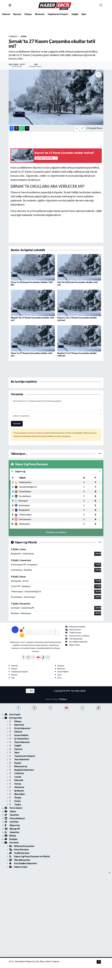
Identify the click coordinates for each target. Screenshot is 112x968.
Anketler (14, 832)
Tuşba (17, 804)
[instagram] (50, 708)
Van (13, 678)
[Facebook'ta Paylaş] (12, 128)
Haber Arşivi (74, 645)
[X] (28, 657)
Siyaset (17, 14)
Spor (84, 14)
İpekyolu (19, 791)
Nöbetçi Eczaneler (77, 627)
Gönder (17, 424)
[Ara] (100, 5)
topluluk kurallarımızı (36, 433)
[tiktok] (98, 708)
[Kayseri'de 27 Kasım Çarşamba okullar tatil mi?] (79, 303)
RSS (31, 691)
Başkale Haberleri (24, 770)
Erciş (59, 678)
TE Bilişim (63, 699)
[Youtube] (38, 657)
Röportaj (14, 825)
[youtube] (66, 708)
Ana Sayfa (14, 714)
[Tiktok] (43, 657)
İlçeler (17, 763)
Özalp (17, 797)
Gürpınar (19, 787)
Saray (17, 801)
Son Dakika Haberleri (78, 642)
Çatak (17, 777)
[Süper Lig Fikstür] (99, 542)
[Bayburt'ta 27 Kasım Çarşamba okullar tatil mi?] (79, 338)
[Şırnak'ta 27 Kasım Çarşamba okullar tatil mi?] (56, 97)
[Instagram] (33, 657)
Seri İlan (13, 822)
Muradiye (19, 794)
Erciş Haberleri (22, 728)
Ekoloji (14, 675)
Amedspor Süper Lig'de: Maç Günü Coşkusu (37, 961)
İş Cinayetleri (21, 739)
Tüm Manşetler (75, 639)
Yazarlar (14, 815)
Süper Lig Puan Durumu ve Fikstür (32, 856)
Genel (24, 37)
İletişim (13, 839)
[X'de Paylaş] (16, 128)
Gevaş (17, 784)
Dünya (28, 14)
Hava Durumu (75, 630)
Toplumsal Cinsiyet (58, 14)
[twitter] (34, 708)
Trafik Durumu (75, 633)
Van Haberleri (21, 759)
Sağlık (74, 14)
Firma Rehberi (17, 818)
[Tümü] (99, 454)
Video (12, 811)
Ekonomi (39, 14)
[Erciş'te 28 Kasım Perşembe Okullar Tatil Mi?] (33, 267)
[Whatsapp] (48, 657)
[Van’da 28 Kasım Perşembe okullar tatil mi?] (79, 267)
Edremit (18, 780)
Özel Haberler (22, 742)
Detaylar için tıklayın (56, 532)
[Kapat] (110, 873)
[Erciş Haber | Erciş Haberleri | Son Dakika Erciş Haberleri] (55, 5)
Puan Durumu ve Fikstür (79, 636)
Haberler (13, 37)
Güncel (6, 14)
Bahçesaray (20, 766)
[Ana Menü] (10, 5)
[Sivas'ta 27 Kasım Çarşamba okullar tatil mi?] (33, 338)
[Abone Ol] (94, 128)
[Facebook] (23, 657)
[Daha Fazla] (27, 128)
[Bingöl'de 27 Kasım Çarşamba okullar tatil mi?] (33, 303)
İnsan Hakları (63, 672)
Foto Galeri (15, 808)
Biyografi (14, 829)
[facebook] (18, 708)
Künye (12, 836)
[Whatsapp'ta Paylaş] (21, 128)
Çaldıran (19, 773)
